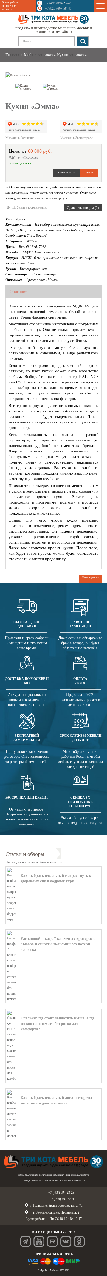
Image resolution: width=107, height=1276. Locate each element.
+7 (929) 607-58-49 (58, 8)
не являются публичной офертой (67, 1181)
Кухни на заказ (70, 54)
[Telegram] (25, 1241)
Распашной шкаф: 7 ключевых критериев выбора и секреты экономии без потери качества (58, 944)
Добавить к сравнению (29, 207)
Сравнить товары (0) (83, 208)
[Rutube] (52, 1241)
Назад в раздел (90, 577)
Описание (18, 291)
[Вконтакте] (65, 1241)
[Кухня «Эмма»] (18, 75)
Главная (12, 54)
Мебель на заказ (38, 54)
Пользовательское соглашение (35, 1175)
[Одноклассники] (79, 1241)
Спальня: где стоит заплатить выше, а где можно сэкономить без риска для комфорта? (57, 1023)
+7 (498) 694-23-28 (58, 3)
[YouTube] (38, 1241)
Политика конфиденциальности (71, 1175)
